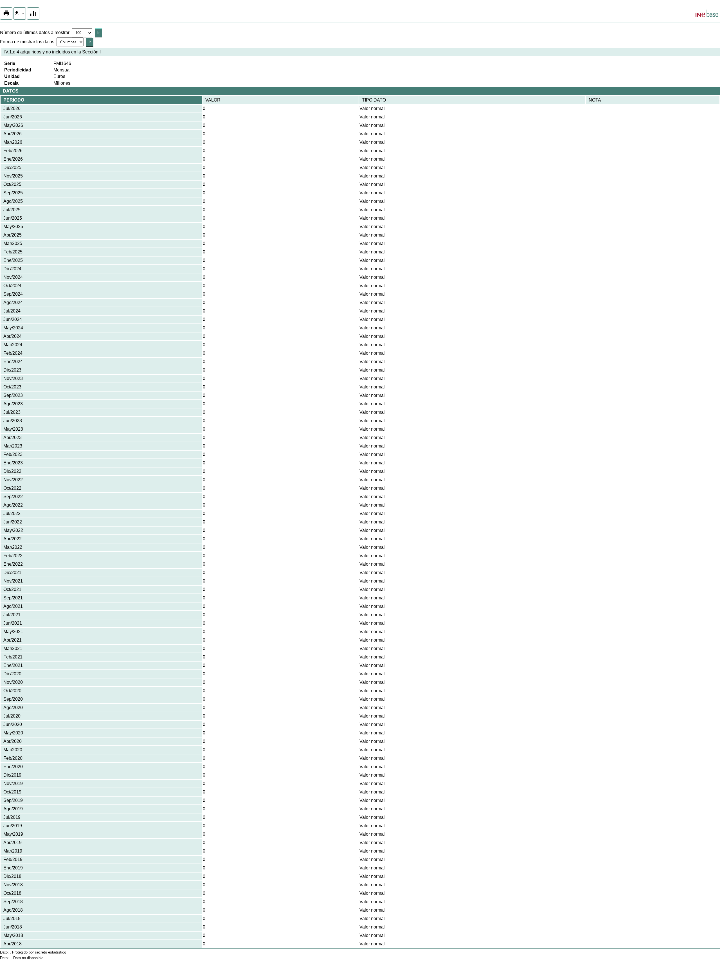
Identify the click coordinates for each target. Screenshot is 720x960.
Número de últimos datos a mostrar (34, 32)
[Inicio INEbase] (707, 14)
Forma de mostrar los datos (27, 41)
